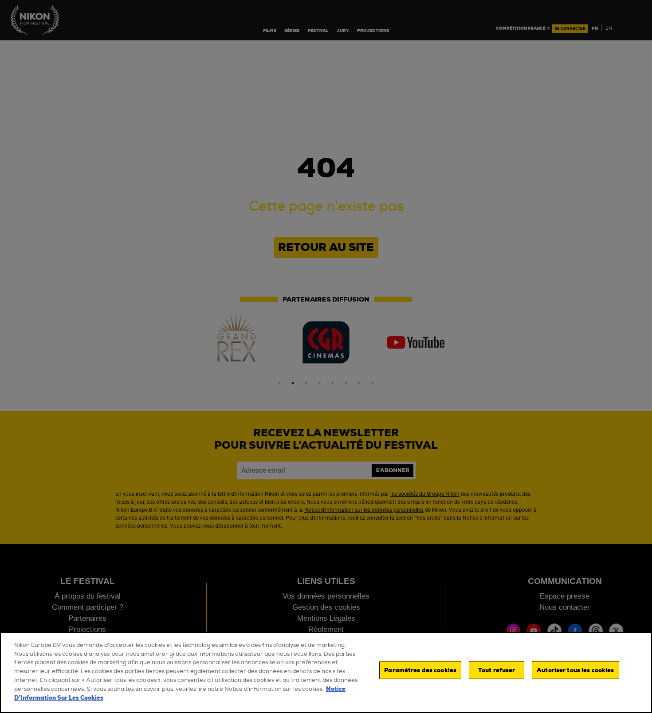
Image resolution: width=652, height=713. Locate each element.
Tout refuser (496, 670)
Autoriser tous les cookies (575, 670)
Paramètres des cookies (420, 670)
